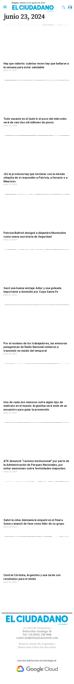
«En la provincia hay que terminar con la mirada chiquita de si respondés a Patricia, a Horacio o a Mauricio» (35, 177)
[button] (5, 7)
